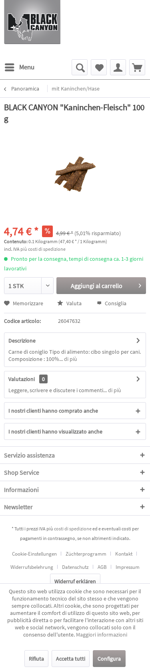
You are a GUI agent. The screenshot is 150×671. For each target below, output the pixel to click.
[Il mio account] (118, 67)
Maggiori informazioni (101, 634)
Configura (109, 658)
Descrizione (22, 340)
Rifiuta (36, 658)
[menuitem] (19, 67)
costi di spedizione (73, 529)
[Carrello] (137, 67)
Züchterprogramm (86, 553)
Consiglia (115, 303)
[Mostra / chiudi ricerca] (80, 67)
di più (70, 359)
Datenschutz (75, 567)
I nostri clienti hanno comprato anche (53, 410)
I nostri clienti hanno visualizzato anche (55, 431)
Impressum (128, 567)
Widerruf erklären (75, 581)
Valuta (74, 303)
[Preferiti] (99, 67)
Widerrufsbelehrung (31, 567)
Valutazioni (21, 379)
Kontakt (123, 553)
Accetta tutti (70, 658)
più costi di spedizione (43, 249)
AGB (102, 567)
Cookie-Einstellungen (34, 553)
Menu (26, 66)
